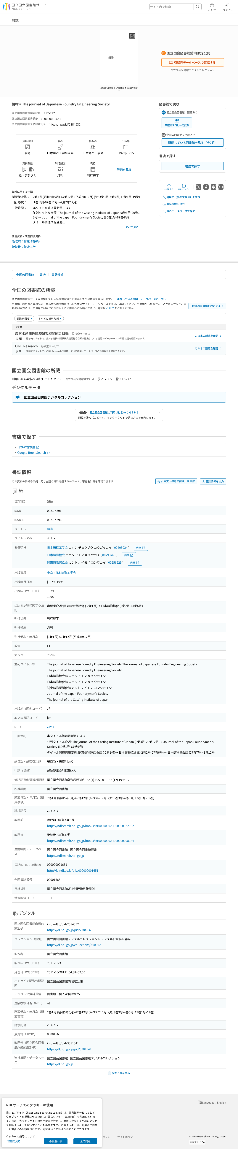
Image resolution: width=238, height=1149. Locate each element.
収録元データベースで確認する (195, 62)
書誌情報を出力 (175, 204)
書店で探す (192, 166)
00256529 (115, 562)
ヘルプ (212, 10)
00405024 (121, 547)
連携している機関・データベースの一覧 (140, 299)
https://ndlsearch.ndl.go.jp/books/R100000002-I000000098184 (90, 840)
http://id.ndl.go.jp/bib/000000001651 (72, 870)
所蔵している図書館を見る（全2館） (192, 142)
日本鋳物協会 (56, 555)
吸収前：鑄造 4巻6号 (26, 241)
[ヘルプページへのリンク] (119, 89)
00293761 (109, 555)
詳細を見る (124, 169)
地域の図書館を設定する (206, 306)
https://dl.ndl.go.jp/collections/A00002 (74, 944)
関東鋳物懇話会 (57, 562)
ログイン (227, 10)
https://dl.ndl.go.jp (60, 1064)
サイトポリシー (126, 1137)
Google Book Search (32, 452)
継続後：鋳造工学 (24, 246)
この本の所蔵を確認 (206, 335)
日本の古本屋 (26, 447)
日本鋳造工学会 (57, 547)
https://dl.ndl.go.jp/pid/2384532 (69, 930)
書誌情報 (57, 274)
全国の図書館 (25, 274)
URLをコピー (183, 189)
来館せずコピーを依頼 (177, 125)
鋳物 (50, 529)
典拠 (138, 547)
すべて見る (132, 227)
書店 (43, 274)
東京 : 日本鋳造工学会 (61, 572)
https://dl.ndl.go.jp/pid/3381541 (69, 1049)
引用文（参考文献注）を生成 (183, 197)
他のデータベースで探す (180, 211)
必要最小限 (55, 1141)
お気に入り (169, 189)
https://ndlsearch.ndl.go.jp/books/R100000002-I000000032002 (90, 825)
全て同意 (85, 1141)
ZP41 (50, 726)
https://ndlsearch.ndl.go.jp (65, 855)
